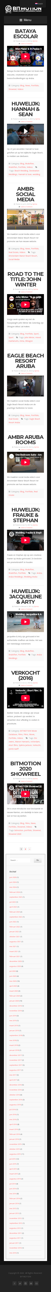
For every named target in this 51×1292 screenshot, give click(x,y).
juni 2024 (12, 882)
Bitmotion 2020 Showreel (25, 768)
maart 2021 (13, 951)
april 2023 (13, 907)
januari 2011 (14, 1243)
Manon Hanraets (22, 741)
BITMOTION (25, 9)
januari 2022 (14, 931)
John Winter (29, 337)
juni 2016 (12, 1114)
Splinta (35, 41)
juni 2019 (12, 1015)
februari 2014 (14, 1198)
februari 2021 (14, 956)
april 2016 (13, 1124)
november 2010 (15, 1248)
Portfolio (35, 85)
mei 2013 (12, 1208)
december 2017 (15, 1055)
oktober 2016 (14, 1095)
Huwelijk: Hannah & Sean (26, 108)
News (27, 85)
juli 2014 (12, 1184)
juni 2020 (12, 976)
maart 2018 (13, 1045)
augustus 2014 (15, 1179)
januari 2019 (14, 1030)
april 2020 (13, 986)
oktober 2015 (14, 1149)
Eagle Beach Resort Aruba (25, 360)
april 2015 (13, 1169)
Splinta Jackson (25, 745)
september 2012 (15, 1223)
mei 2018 (12, 1040)
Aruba (39, 573)
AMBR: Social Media (25, 194)
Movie (31, 734)
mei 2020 (12, 981)
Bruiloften (29, 163)
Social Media (14, 259)
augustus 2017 (15, 1070)
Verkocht (37, 745)
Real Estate (13, 252)
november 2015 (15, 1144)
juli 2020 (12, 971)
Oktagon (29, 341)
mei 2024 (12, 887)
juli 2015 (12, 1159)
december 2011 (15, 1233)
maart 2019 (13, 1025)
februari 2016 (14, 1134)
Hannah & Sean (25, 174)
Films (20, 734)
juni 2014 (12, 1188)
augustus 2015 (15, 1154)
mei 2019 (12, 1020)
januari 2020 (14, 1001)
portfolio (28, 830)
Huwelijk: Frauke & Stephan (26, 515)
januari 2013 (14, 1213)
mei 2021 (12, 946)
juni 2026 (12, 877)
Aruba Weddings (16, 576)
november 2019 (15, 1010)
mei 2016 (12, 1119)
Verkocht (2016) (25, 675)
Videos (20, 89)
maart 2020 (13, 991)
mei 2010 (12, 1253)
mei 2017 (12, 1075)
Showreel (12, 89)
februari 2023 (14, 912)
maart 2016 (13, 1129)
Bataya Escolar (25, 34)
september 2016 (15, 1099)
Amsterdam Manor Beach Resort (23, 256)
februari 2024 (14, 892)
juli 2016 (12, 1109)
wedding (36, 174)
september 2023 (15, 897)
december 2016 (15, 1085)
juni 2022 (12, 922)
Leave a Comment (26, 44)
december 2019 (15, 1006)
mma (22, 341)
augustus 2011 (15, 1238)
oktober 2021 (14, 936)
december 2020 (15, 961)
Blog (22, 85)
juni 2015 (12, 1164)
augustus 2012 (15, 1228)
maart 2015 (13, 1174)
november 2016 (15, 1090)
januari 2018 (14, 1050)
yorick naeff (14, 749)
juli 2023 (12, 902)
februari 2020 (14, 996)
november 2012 (15, 1218)
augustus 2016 (15, 1104)
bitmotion (19, 830)
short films (13, 745)
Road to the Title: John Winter (25, 279)
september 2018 (15, 1035)
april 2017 (13, 1080)
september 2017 (15, 1065)
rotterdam (35, 741)
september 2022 (15, 917)
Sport (36, 333)
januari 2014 (14, 1203)
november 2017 (15, 1060)
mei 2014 (12, 1193)
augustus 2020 (15, 966)
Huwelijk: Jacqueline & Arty (25, 596)
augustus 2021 (15, 941)
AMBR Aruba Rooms (25, 439)
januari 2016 (14, 1139)
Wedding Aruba (30, 576)
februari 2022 (14, 927)
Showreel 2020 (15, 834)
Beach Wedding (21, 170)
